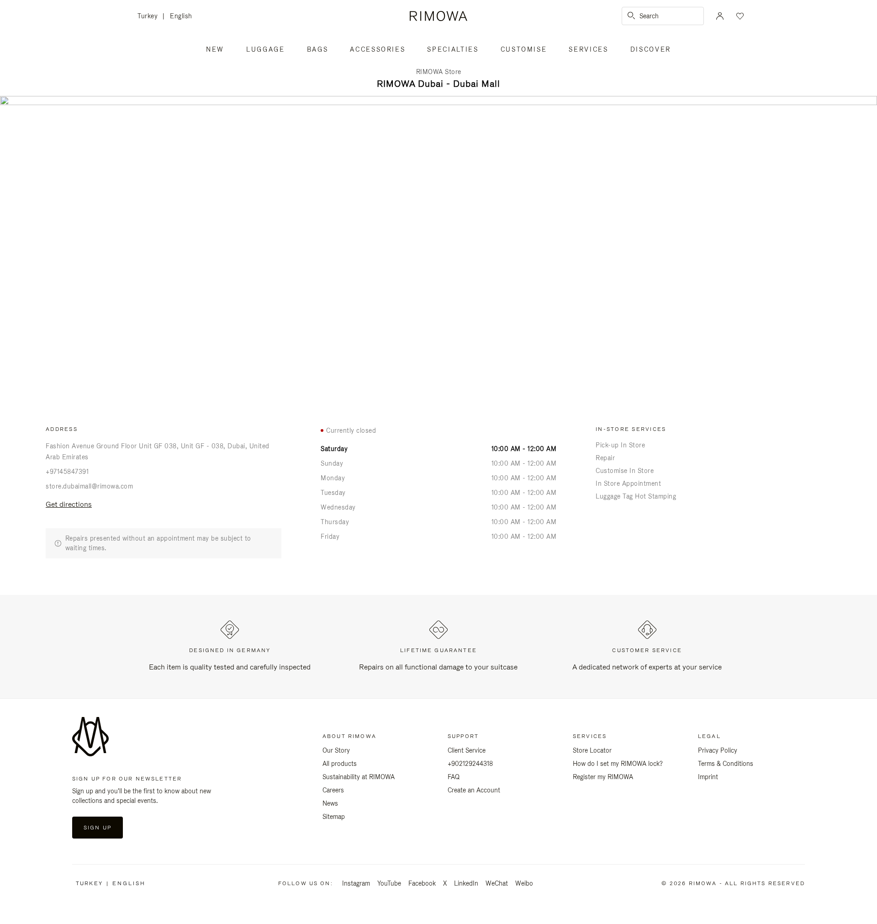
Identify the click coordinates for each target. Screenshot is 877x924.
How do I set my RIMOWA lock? (618, 763)
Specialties (452, 49)
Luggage (265, 49)
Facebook (422, 883)
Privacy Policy (717, 750)
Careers (333, 790)
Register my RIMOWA (603, 777)
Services (588, 49)
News (330, 803)
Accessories (377, 49)
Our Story (336, 750)
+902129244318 (470, 763)
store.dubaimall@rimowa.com (89, 486)
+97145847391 (67, 471)
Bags (317, 49)
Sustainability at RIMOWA (358, 777)
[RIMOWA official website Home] (438, 16)
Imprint (708, 777)
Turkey (150, 16)
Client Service (467, 750)
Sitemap (333, 816)
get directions (69, 504)
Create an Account (474, 790)
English (181, 16)
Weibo (524, 883)
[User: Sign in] (720, 16)
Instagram (356, 883)
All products (339, 763)
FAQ (454, 777)
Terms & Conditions (725, 763)
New (215, 49)
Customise (524, 49)
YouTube (389, 883)
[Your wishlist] (739, 16)
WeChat (497, 883)
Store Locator (592, 750)
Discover (650, 49)
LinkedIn (466, 883)
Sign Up (97, 827)
